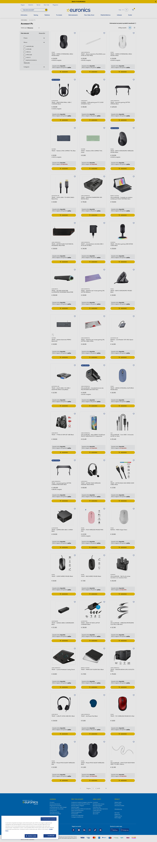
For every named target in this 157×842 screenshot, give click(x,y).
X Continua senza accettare (49, 819)
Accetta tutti (51, 835)
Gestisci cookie (32, 836)
